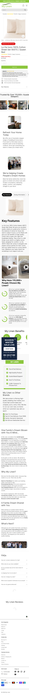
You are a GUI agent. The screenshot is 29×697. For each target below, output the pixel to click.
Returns (2, 658)
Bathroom (3, 628)
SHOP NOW (9, 349)
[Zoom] (23, 36)
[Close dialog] (15, 339)
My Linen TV (3, 639)
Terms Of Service (5, 664)
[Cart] (23, 5)
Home (2, 40)
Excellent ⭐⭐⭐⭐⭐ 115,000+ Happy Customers (14, 14)
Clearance (3, 634)
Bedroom (3, 626)
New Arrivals (4, 624)
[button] (1, 74)
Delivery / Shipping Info (6, 656)
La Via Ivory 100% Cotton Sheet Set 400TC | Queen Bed (16, 40)
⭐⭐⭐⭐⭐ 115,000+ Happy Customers (10, 54)
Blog (2, 641)
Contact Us (3, 660)
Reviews (3, 649)
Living (2, 630)
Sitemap (3, 645)
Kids (2, 632)
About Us (3, 654)
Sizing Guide (4, 647)
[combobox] (14, 10)
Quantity (3, 60)
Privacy (2, 662)
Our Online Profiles (5, 643)
